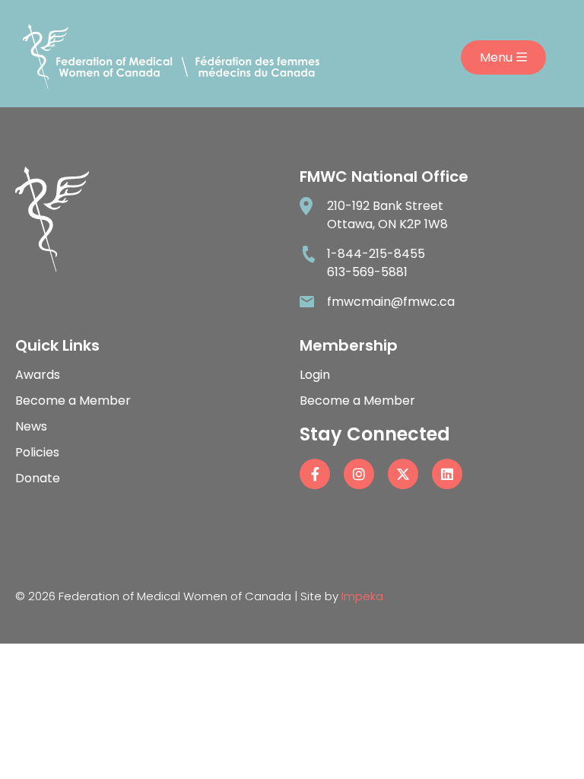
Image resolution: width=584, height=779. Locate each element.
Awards (37, 374)
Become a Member (73, 400)
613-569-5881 (367, 272)
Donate (37, 478)
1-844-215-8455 (376, 253)
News (31, 426)
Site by (341, 596)
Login (315, 374)
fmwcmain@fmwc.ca (391, 301)
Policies (37, 452)
